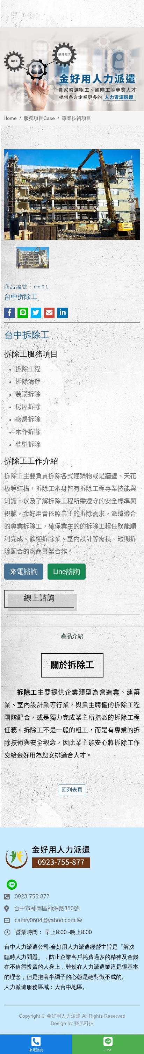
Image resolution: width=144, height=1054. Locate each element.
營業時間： (29, 932)
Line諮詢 (66, 571)
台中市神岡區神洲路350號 (46, 908)
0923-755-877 (32, 896)
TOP (132, 908)
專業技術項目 (76, 118)
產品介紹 (72, 636)
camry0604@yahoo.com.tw (48, 920)
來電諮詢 (24, 571)
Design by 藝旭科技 (72, 1023)
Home (10, 118)
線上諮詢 (39, 598)
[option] (72, 69)
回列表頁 (72, 790)
